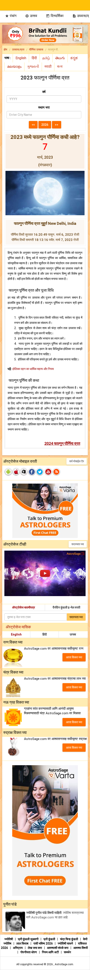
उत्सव (31, 16)
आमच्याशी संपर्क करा (58, 948)
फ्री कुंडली (49, 939)
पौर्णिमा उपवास (36, 49)
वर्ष (43, 92)
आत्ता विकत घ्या (74, 657)
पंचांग (10, 16)
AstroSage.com (64, 964)
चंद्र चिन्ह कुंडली (69, 939)
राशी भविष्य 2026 (43, 943)
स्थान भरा (44, 107)
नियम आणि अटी (50, 952)
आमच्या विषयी (80, 948)
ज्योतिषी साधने (66, 943)
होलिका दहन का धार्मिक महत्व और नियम (33, 369)
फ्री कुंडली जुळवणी (28, 939)
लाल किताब (22, 943)
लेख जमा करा (35, 948)
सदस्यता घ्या (77, 544)
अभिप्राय (18, 948)
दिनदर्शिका (55, 16)
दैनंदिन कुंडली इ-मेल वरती (66, 607)
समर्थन (67, 952)
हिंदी (44, 634)
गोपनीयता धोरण (29, 952)
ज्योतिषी (9, 939)
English (16, 634)
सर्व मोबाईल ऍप (76, 461)
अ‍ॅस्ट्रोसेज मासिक (18, 627)
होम (5, 49)
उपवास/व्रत (18, 49)
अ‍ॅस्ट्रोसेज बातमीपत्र (23, 607)
